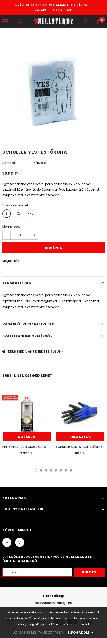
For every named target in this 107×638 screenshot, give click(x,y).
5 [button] (56, 470)
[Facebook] (6, 542)
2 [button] (41, 470)
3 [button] (46, 470)
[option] (53, 89)
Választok (80, 436)
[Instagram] (19, 542)
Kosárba (27, 436)
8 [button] (71, 470)
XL (18, 213)
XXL (30, 213)
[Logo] (53, 21)
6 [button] (61, 470)
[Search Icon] (19, 21)
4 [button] (51, 470)
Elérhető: (9, 163)
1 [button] (36, 470)
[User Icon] (85, 21)
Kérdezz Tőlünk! (50, 351)
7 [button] (66, 470)
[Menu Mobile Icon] (5, 21)
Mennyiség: (11, 226)
